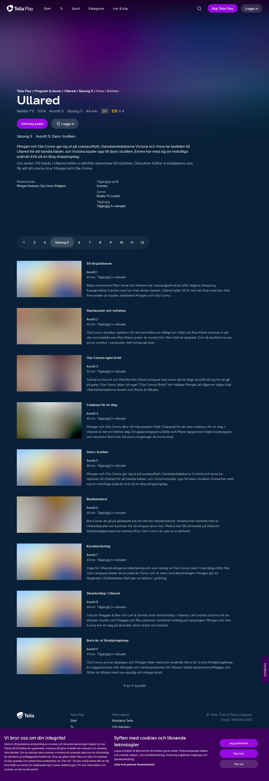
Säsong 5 (86, 91)
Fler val (238, 763)
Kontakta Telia (122, 720)
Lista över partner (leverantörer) (134, 764)
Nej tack (238, 753)
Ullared (70, 91)
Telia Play (24, 91)
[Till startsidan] (20, 8)
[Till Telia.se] (25, 715)
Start (73, 720)
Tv (72, 727)
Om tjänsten (121, 727)
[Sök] (199, 8)
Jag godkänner (238, 743)
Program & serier (48, 91)
